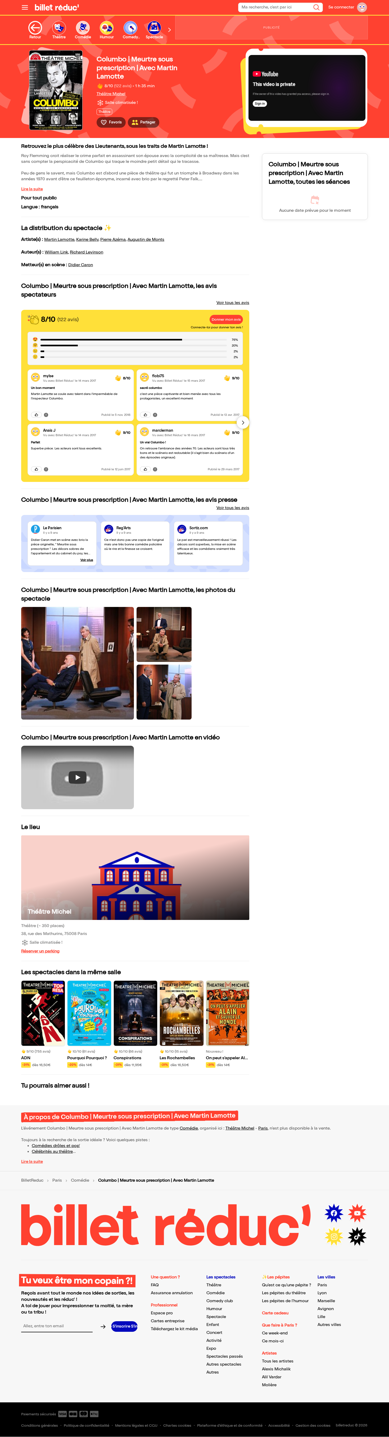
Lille (321, 1316)
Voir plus (86, 560)
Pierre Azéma (113, 239)
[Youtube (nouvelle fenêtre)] (357, 1213)
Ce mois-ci (273, 1341)
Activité (213, 1340)
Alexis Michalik (276, 1369)
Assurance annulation (172, 1293)
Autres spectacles (223, 1364)
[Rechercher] (316, 7)
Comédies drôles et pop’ (56, 1145)
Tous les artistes (277, 1361)
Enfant (212, 1324)
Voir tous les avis (232, 302)
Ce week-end (275, 1333)
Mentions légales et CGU (136, 1425)
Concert (214, 1332)
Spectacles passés (224, 1356)
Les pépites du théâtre (284, 1293)
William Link (56, 252)
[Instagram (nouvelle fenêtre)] (334, 1236)
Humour (214, 1308)
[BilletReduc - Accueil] (57, 7)
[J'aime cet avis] (36, 415)
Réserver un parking (40, 951)
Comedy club (219, 1301)
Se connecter (341, 7)
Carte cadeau (275, 1313)
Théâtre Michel (111, 93)
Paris (263, 1128)
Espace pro (162, 1313)
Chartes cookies (177, 1425)
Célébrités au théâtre (52, 1151)
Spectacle (216, 1316)
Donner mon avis (226, 319)
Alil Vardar (271, 1377)
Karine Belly (87, 239)
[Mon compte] (362, 7)
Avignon (326, 1308)
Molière (269, 1385)
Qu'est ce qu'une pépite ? (286, 1285)
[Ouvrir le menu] (27, 7)
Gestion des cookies (313, 1425)
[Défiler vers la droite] (170, 30)
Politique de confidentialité (86, 1425)
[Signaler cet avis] (46, 414)
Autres (212, 1372)
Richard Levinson (86, 252)
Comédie (189, 1128)
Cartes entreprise (167, 1321)
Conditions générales (39, 1425)
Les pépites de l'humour (285, 1301)
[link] (77, 376)
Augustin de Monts (146, 239)
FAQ (155, 1285)
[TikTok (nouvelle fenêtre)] (357, 1236)
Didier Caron (80, 265)
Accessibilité (279, 1425)
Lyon (322, 1293)
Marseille (326, 1301)
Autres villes (329, 1324)
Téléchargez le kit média (174, 1329)
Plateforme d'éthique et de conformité (230, 1425)
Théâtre (213, 1285)
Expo (211, 1348)
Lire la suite (32, 189)
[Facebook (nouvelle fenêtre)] (334, 1213)
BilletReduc (32, 1180)
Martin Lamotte (59, 239)
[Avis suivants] (243, 422)
